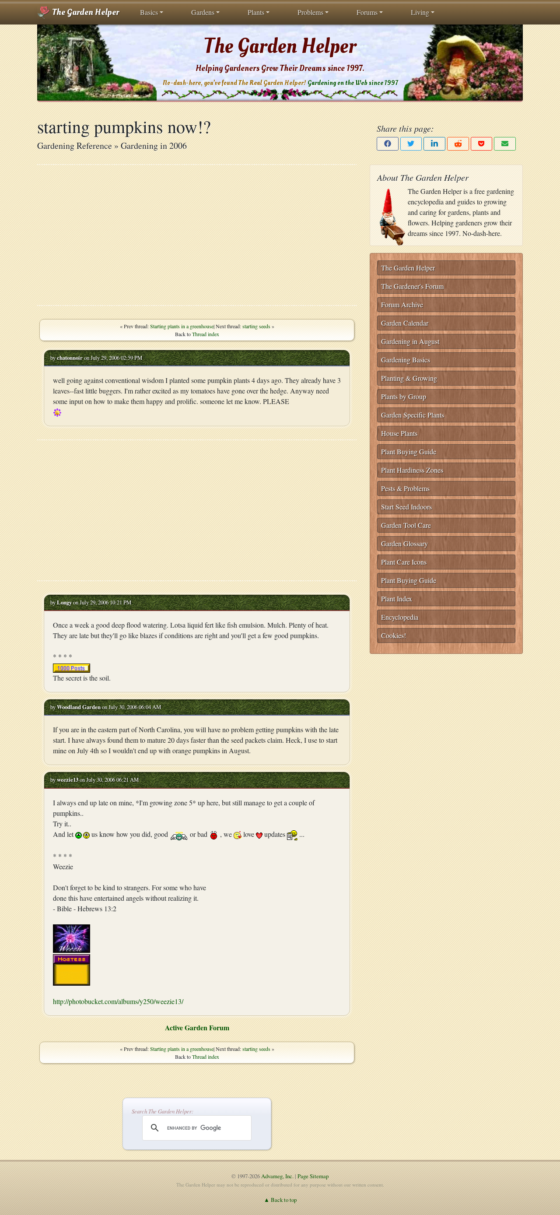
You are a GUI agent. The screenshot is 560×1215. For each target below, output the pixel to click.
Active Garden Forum (197, 1027)
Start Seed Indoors (406, 506)
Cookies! (393, 635)
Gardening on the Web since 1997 (353, 83)
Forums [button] (367, 12)
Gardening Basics (405, 359)
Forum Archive (402, 304)
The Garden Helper (84, 12)
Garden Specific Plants (412, 414)
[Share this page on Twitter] (411, 144)
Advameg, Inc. (277, 1176)
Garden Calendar (404, 322)
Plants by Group (403, 396)
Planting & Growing (409, 378)
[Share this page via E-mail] (505, 144)
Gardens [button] (202, 12)
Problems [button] (310, 12)
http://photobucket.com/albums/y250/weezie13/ (118, 1001)
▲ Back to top (280, 1200)
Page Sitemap (313, 1176)
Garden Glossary (404, 543)
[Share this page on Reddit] (458, 144)
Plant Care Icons (404, 561)
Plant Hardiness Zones (412, 469)
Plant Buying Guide (408, 451)
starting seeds (256, 326)
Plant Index (396, 598)
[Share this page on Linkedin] (434, 144)
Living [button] (420, 12)
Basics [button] (149, 12)
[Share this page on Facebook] (388, 144)
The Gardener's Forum (412, 286)
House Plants (399, 433)
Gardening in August (410, 341)
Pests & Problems (405, 488)
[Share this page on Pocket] (482, 144)
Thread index (205, 333)
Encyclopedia (399, 617)
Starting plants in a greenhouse (182, 326)
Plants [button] (256, 12)
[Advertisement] (197, 235)
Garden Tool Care (406, 525)
